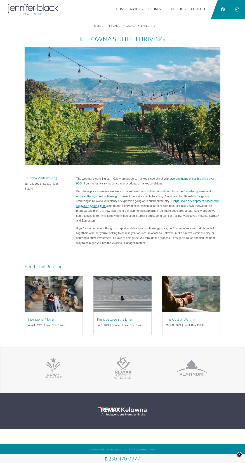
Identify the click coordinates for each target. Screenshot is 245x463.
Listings (154, 9)
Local (46, 183)
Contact (198, 9)
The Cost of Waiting (180, 319)
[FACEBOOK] (222, 10)
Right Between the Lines (115, 319)
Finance (116, 325)
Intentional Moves (41, 319)
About (135, 9)
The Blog (176, 9)
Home (120, 9)
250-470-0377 (124, 459)
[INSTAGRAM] (237, 10)
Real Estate (58, 325)
